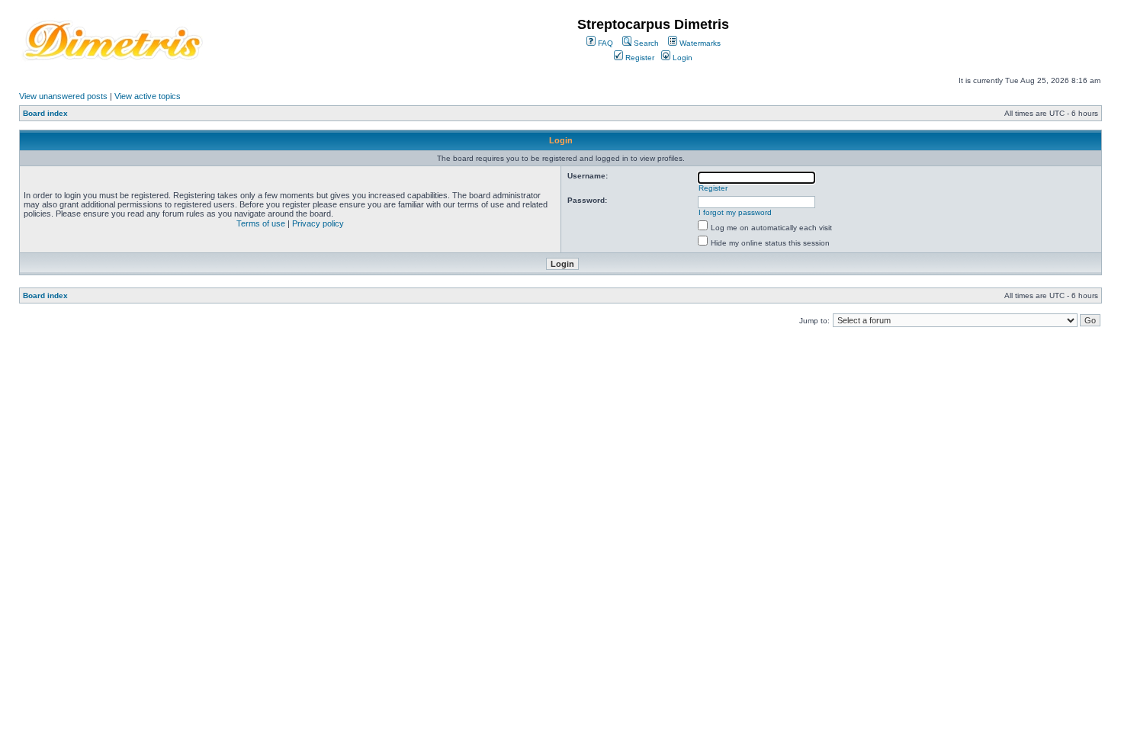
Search (645, 43)
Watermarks (699, 43)
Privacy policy (318, 223)
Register (638, 57)
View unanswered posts (63, 96)
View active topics (147, 96)
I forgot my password (735, 212)
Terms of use (260, 223)
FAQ (604, 43)
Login (681, 57)
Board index (45, 113)
